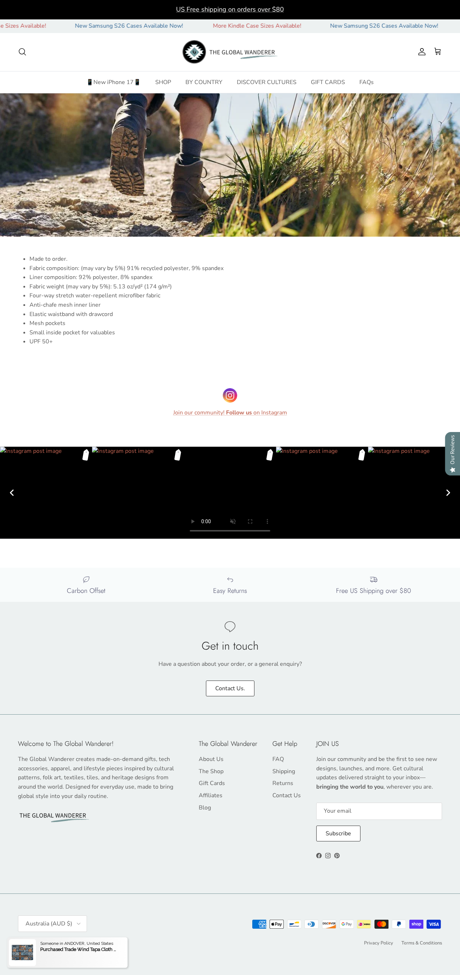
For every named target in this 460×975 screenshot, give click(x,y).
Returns (282, 783)
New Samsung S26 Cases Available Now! (104, 26)
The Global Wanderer (58, 942)
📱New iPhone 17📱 (113, 82)
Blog (205, 808)
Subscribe (338, 833)
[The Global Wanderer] (230, 52)
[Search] (22, 51)
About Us (211, 759)
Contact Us (286, 795)
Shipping (283, 771)
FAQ (278, 759)
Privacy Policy (378, 943)
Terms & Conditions (421, 943)
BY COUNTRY (203, 82)
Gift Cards (212, 783)
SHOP (163, 82)
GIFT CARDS (328, 82)
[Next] (448, 492)
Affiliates (210, 795)
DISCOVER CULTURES (266, 82)
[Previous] (12, 492)
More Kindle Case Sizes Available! (232, 26)
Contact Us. (230, 688)
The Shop (211, 771)
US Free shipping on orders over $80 (230, 9)
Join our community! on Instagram (230, 413)
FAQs (366, 82)
